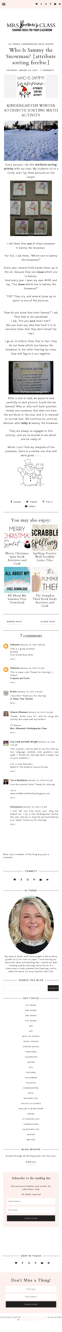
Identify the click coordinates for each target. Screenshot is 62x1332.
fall (31, 1067)
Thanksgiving (31, 1124)
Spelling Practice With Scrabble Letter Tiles (45, 556)
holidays (31, 1083)
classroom (31, 1057)
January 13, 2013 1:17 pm (35, 806)
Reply (13, 659)
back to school (31, 1036)
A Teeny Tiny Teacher (21, 698)
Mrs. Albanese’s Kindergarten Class (28, 728)
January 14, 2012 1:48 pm (32, 644)
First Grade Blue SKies (21, 655)
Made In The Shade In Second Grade (29, 767)
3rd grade (31, 1016)
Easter (31, 1062)
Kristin (13, 691)
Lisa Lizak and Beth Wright (24, 741)
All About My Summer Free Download (17, 599)
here (38, 455)
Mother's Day (31, 1098)
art (31, 1031)
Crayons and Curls (20, 678)
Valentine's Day (31, 1129)
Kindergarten (29, 44)
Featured (31, 1072)
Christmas (31, 1052)
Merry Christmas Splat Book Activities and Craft (17, 558)
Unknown (15, 644)
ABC (31, 1026)
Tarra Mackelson (19, 780)
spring (31, 1114)
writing (31, 1140)
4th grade (31, 1021)
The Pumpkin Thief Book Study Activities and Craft (45, 601)
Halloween (31, 1078)
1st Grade (14, 44)
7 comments (47, 70)
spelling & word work (31, 1109)
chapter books (31, 1047)
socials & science (31, 1103)
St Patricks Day (31, 1119)
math (41, 44)
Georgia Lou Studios (33, 1319)
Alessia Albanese (19, 712)
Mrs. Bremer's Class (33, 1317)
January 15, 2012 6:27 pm (40, 780)
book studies (31, 1041)
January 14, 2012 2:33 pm (41, 712)
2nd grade (31, 1010)
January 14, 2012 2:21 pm (32, 668)
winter (50, 44)
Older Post (48, 621)
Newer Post (14, 621)
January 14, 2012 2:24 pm (30, 691)
